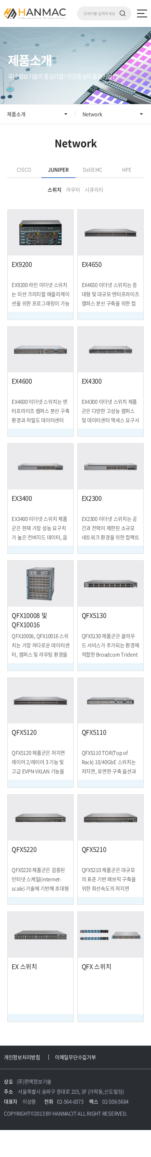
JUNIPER (58, 169)
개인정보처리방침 (22, 1057)
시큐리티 (94, 189)
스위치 (55, 189)
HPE (127, 169)
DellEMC (92, 169)
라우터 (73, 189)
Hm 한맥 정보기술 (35, 13)
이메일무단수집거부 (75, 1057)
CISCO (24, 169)
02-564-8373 (70, 1101)
